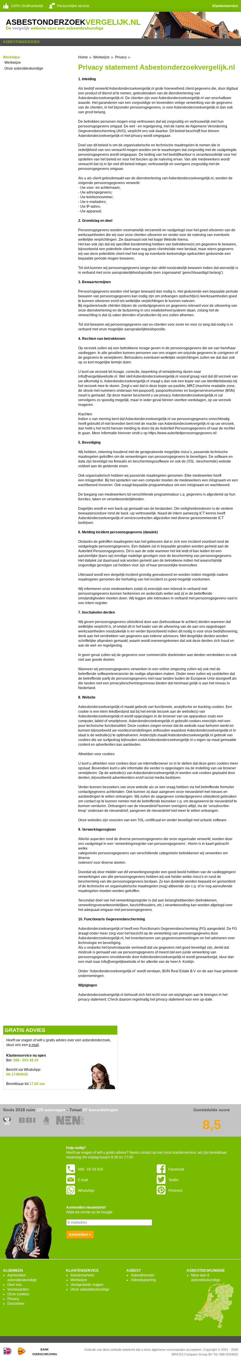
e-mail (34, 1045)
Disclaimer (15, 1304)
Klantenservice (225, 6)
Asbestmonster (143, 1275)
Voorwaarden (18, 1289)
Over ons (14, 1285)
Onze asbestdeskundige (23, 68)
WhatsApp (86, 1191)
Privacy (13, 1299)
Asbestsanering (143, 1280)
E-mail (83, 1180)
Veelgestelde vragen (87, 1285)
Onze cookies (18, 1294)
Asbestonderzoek (21, 42)
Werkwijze (12, 62)
